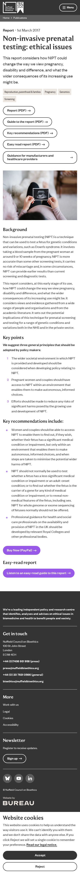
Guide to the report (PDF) (25, 121)
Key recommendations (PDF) (28, 133)
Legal (6, 711)
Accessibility (10, 724)
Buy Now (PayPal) (19, 550)
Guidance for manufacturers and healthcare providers (30, 157)
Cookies (8, 718)
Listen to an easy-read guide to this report (36, 573)
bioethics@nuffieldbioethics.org (23, 681)
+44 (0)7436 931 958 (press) (21, 661)
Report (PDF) (16, 110)
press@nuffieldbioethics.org (21, 668)
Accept (40, 855)
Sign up (12, 758)
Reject (40, 866)
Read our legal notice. (41, 844)
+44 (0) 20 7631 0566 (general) (23, 674)
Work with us (11, 704)
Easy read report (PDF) (24, 144)
